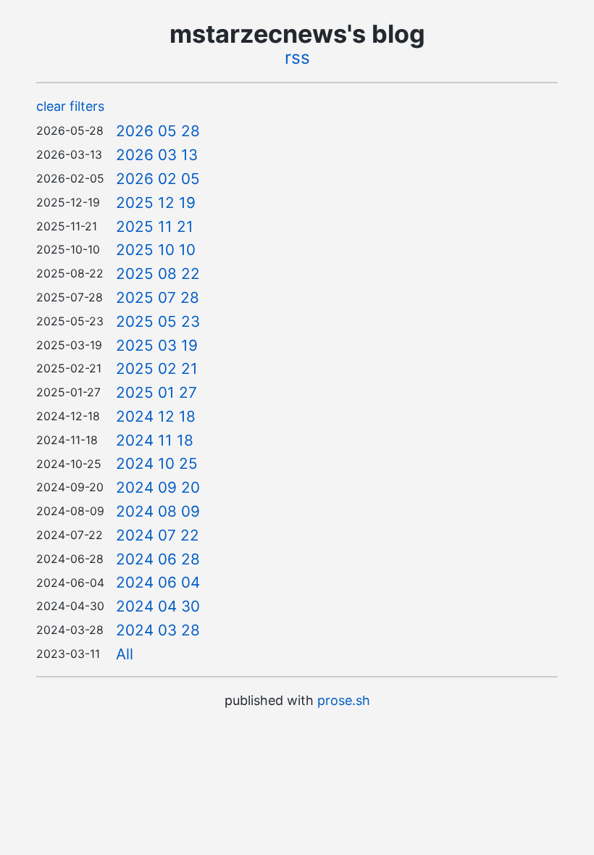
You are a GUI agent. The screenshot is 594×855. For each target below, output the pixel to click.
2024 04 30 (158, 606)
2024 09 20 (158, 487)
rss (297, 57)
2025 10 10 (156, 250)
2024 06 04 (158, 582)
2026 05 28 (158, 131)
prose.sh (343, 700)
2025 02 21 (157, 368)
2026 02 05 (158, 179)
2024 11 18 (154, 440)
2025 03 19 (157, 345)
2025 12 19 (156, 202)
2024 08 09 (158, 511)
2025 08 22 (158, 273)
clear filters (70, 106)
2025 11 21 (154, 226)
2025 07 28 (157, 297)
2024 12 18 (156, 416)
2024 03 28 (158, 630)
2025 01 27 (156, 392)
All (124, 654)
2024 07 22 (157, 535)
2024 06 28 (158, 559)
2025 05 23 (158, 321)
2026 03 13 (157, 155)
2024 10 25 (157, 463)
